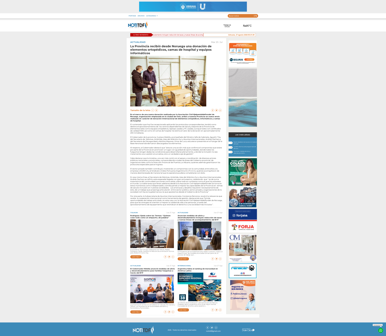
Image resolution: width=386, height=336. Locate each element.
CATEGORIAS (151, 16)
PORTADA (132, 16)
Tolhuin (134, 213)
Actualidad (138, 42)
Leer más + (136, 257)
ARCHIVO (141, 16)
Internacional (184, 266)
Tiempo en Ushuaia (237, 26)
